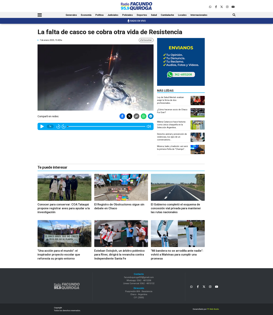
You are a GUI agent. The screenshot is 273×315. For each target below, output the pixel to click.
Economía (86, 15)
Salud (154, 15)
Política (99, 15)
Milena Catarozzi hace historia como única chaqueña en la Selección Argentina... (171, 125)
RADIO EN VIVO (138, 20)
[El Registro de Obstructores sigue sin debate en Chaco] (121, 187)
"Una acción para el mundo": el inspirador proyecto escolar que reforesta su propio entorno (59, 254)
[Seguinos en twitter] (221, 6)
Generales (71, 15)
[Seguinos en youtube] (232, 6)
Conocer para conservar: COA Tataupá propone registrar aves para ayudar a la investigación (64, 208)
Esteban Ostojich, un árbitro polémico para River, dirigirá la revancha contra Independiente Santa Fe (119, 254)
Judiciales (112, 15)
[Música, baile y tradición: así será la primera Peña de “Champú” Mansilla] (198, 149)
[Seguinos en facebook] (215, 6)
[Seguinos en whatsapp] (210, 6)
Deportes (142, 15)
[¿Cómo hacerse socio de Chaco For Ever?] (198, 112)
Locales (182, 15)
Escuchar (147, 40)
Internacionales (199, 15)
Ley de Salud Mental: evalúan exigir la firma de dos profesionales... (170, 100)
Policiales (127, 15)
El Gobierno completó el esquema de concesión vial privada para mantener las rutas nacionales (176, 208)
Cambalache (167, 15)
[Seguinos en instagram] (227, 6)
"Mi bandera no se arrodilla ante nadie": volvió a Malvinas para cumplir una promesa (177, 254)
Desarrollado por (206, 309)
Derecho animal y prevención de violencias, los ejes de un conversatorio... (172, 137)
